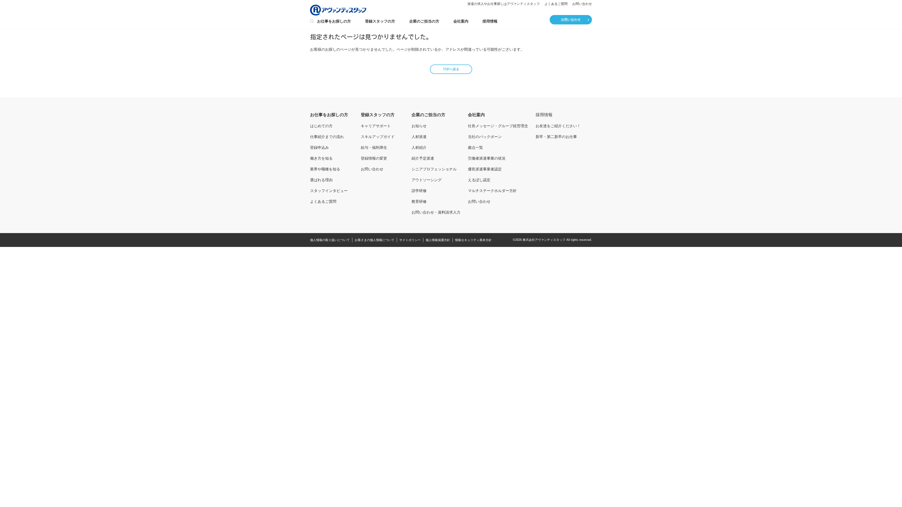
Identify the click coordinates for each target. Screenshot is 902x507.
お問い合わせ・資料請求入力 (436, 212)
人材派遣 (419, 137)
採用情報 (490, 21)
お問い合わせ (582, 4)
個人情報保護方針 (438, 240)
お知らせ (419, 126)
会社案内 (460, 21)
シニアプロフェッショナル (434, 169)
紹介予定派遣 (423, 158)
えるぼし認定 (479, 180)
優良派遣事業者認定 (485, 169)
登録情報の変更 (374, 158)
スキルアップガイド (378, 137)
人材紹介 (419, 148)
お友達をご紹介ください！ (558, 126)
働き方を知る (321, 158)
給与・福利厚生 (374, 148)
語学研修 (419, 191)
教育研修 (419, 202)
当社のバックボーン (485, 137)
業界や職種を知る (325, 169)
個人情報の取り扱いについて (330, 240)
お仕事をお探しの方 (334, 21)
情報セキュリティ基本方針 (473, 240)
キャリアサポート (376, 126)
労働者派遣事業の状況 (486, 158)
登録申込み (319, 148)
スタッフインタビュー (329, 191)
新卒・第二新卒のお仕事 (556, 137)
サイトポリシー (410, 240)
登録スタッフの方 (380, 21)
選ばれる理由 (321, 180)
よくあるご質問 (556, 4)
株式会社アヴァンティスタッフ (544, 240)
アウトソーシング (427, 180)
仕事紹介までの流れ (327, 137)
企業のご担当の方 (424, 21)
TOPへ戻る (451, 69)
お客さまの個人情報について (374, 240)
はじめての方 (321, 126)
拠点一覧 (475, 148)
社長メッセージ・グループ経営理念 (498, 126)
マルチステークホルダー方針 (492, 191)
